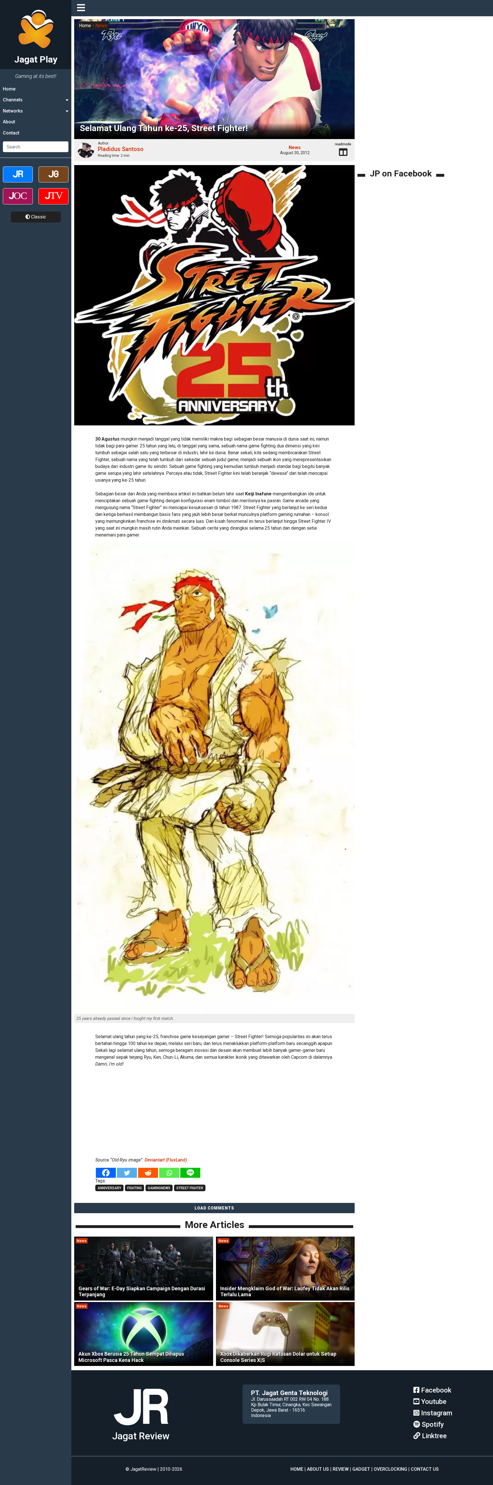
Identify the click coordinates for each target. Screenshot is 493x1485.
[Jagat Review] (18, 179)
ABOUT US (318, 1469)
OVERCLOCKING (390, 1469)
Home (9, 89)
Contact (11, 133)
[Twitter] (127, 1173)
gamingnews (159, 1188)
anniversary (109, 1188)
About (9, 121)
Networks (13, 111)
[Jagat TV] (53, 201)
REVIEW (341, 1469)
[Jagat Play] (214, 298)
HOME (296, 1469)
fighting (134, 1188)
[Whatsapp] (169, 1173)
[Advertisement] (215, 1111)
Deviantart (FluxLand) (166, 1160)
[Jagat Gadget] (53, 179)
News (101, 25)
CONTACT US (425, 1469)
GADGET (361, 1469)
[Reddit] (148, 1173)
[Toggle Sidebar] (82, 8)
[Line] (190, 1173)
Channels (13, 100)
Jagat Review (140, 1436)
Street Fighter (189, 1188)
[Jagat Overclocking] (18, 201)
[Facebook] (106, 1173)
